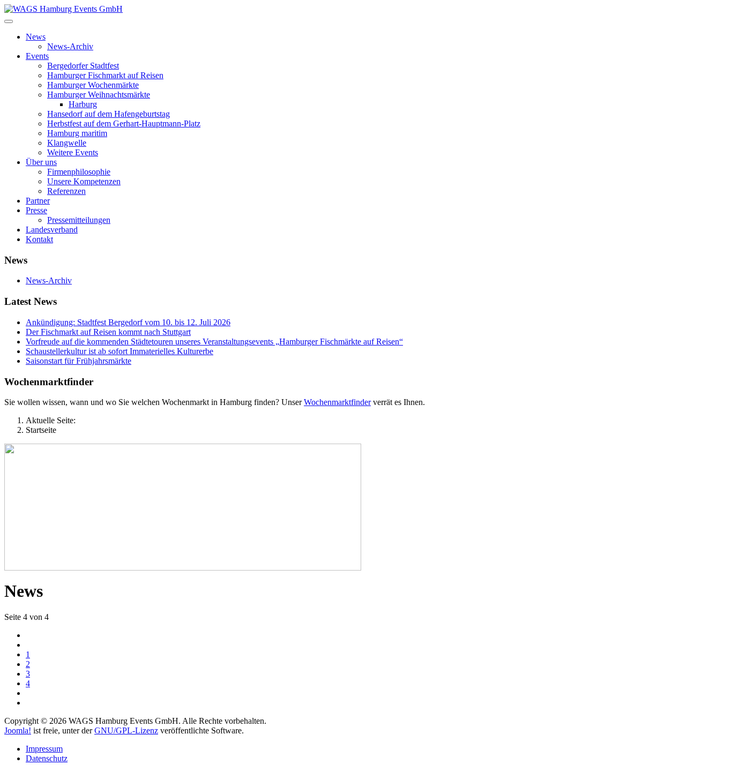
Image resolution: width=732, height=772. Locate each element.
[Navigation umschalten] (8, 21)
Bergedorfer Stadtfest (83, 65)
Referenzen (66, 191)
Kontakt (39, 239)
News (36, 36)
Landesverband (52, 229)
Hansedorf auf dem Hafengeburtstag (108, 113)
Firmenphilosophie (78, 171)
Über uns (41, 162)
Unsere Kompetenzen (84, 181)
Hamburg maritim (77, 133)
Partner (38, 200)
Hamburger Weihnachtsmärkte (98, 94)
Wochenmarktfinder (337, 402)
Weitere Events (72, 152)
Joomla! (17, 730)
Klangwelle (66, 142)
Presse (36, 210)
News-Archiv (70, 46)
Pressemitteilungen (78, 219)
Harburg (83, 104)
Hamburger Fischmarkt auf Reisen (105, 75)
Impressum (44, 748)
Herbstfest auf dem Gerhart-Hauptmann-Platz (123, 123)
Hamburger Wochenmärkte (93, 84)
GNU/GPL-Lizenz (126, 730)
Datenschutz (47, 758)
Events (37, 56)
